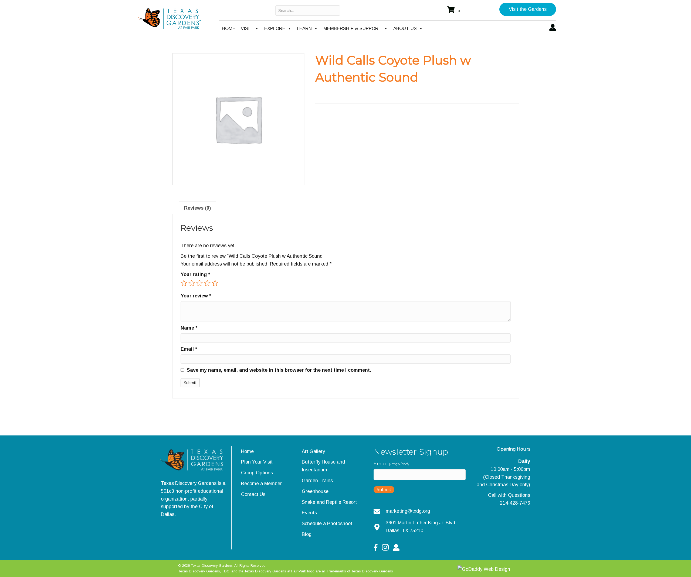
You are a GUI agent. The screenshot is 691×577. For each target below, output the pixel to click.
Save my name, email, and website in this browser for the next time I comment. (279, 370)
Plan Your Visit (257, 462)
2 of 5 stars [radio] (191, 283)
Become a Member (261, 483)
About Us (405, 28)
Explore (274, 28)
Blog (306, 534)
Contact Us (253, 494)
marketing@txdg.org (408, 511)
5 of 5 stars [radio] (215, 283)
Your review (196, 295)
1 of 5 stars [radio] (184, 283)
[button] (527, 9)
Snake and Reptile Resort (329, 502)
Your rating (195, 274)
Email (189, 349)
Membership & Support (352, 28)
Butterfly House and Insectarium (323, 465)
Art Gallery (313, 451)
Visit (247, 28)
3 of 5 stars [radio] (199, 283)
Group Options (257, 472)
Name (189, 328)
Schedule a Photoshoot (327, 523)
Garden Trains (317, 480)
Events (309, 512)
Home (228, 28)
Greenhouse (315, 491)
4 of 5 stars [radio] (207, 283)
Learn (304, 28)
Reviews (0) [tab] (197, 208)
